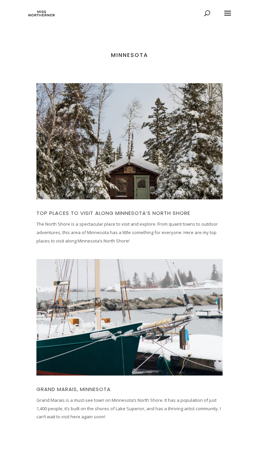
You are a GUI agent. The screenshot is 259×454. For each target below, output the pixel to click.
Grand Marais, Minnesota (73, 389)
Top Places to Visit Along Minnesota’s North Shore (113, 213)
